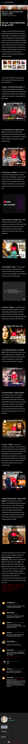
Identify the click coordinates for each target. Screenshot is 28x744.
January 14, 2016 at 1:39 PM (13, 642)
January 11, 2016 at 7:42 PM (18, 632)
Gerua (23, 584)
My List (22, 586)
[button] (2, 18)
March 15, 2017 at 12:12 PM (19, 650)
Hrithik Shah (10, 650)
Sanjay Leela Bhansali (13, 588)
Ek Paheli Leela (17, 584)
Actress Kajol (20, 679)
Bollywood (9, 584)
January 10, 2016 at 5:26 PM (13, 613)
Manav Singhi (10, 612)
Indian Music (16, 586)
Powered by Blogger (15, 742)
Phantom (4, 588)
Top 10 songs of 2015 (7, 590)
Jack (8, 661)
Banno (3, 584)
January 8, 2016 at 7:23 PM (12, 603)
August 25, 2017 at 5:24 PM (17, 668)
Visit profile (11, 720)
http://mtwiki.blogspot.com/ (14, 656)
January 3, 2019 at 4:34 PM (19, 677)
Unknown (9, 622)
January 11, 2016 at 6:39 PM (18, 622)
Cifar (10, 718)
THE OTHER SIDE (8, 2)
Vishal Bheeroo (11, 602)
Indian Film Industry (6, 586)
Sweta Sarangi (11, 641)
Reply (8, 609)
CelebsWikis (10, 677)
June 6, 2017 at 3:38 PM (14, 661)
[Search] (26, 2)
